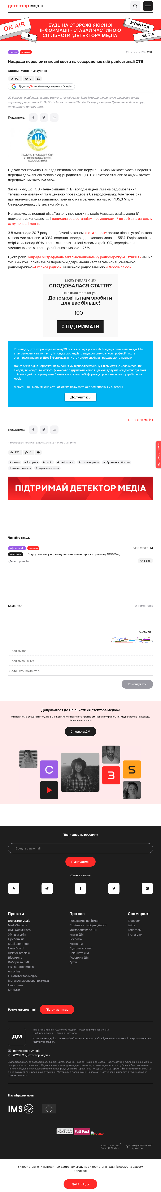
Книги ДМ (76, 934)
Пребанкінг (16, 939)
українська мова (49, 468)
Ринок (13, 52)
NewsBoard (15, 948)
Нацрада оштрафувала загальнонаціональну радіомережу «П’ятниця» (84, 257)
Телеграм (134, 930)
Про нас (76, 913)
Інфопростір (17, 548)
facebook (134, 921)
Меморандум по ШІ (83, 930)
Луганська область (118, 462)
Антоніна (14, 971)
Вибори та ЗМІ (18, 962)
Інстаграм (135, 934)
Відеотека (15, 957)
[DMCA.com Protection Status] (64, 1133)
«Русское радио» (47, 267)
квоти (15, 462)
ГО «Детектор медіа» (23, 976)
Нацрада (32, 462)
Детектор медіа (19, 921)
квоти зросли (95, 233)
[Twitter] (44, 117)
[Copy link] (54, 117)
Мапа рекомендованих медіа (28, 981)
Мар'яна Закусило (34, 71)
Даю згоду (81, 1184)
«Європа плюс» (118, 267)
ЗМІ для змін (17, 934)
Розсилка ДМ (79, 957)
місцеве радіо (90, 462)
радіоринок (67, 462)
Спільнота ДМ (80, 731)
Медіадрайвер (18, 944)
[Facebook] (33, 117)
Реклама (75, 939)
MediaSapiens (17, 925)
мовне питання (21, 468)
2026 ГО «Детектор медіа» (31, 1055)
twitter (132, 925)
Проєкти (16, 913)
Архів (73, 962)
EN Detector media (21, 967)
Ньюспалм (15, 985)
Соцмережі (138, 913)
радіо (49, 462)
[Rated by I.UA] (98, 1133)
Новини (25, 52)
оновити (145, 632)
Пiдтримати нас (57, 1009)
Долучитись (80, 397)
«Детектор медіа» (140, 420)
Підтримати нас (80, 948)
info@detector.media (26, 1050)
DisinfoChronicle (19, 953)
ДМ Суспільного (19, 930)
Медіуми (14, 990)
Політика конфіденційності (88, 925)
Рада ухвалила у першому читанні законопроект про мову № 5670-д (73, 554)
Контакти (76, 944)
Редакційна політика (84, 921)
